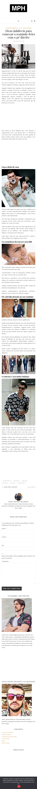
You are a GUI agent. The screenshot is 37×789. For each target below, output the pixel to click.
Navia (3, 741)
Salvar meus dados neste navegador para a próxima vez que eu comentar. (18, 557)
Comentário (5, 561)
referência (12, 483)
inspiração (24, 480)
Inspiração (27, 28)
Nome (4, 528)
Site (3, 545)
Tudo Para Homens (7, 732)
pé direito (5, 483)
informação (16, 480)
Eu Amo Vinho (6, 739)
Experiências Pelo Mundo (9, 736)
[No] (35, 783)
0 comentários (31, 487)
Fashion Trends (6, 734)
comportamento (12, 28)
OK (19, 786)
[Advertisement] (18, 117)
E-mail (4, 537)
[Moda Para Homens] (18, 8)
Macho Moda (5, 743)
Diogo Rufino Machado (10, 487)
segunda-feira (21, 483)
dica (20, 28)
